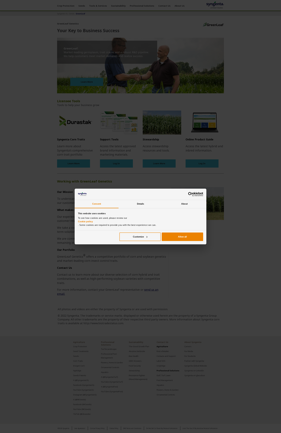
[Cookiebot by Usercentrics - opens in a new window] (190, 194)
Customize (138, 236)
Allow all (182, 236)
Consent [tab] (96, 204)
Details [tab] (140, 204)
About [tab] (184, 204)
